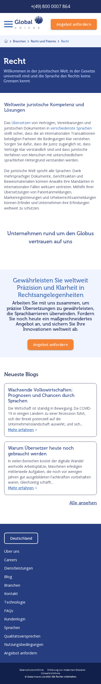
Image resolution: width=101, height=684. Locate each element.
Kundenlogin (14, 619)
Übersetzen (21, 122)
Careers (10, 559)
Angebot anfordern (20, 653)
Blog (8, 576)
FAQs (8, 610)
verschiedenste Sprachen (71, 128)
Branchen (12, 585)
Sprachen (12, 627)
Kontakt (11, 593)
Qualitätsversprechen (22, 636)
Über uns (11, 551)
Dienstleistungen (18, 568)
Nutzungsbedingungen (23, 644)
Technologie (14, 602)
